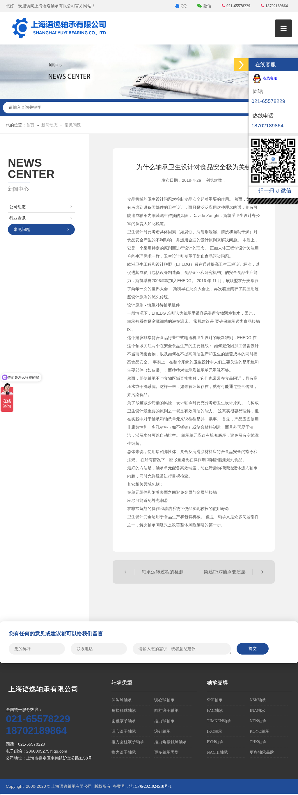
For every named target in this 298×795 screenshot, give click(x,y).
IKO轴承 (214, 731)
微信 (207, 6)
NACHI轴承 (217, 752)
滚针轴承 (162, 731)
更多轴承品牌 (262, 752)
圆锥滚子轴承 (123, 721)
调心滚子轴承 (123, 731)
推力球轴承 (164, 721)
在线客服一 (271, 78)
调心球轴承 (164, 700)
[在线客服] (241, 64)
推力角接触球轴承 (170, 742)
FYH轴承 (215, 742)
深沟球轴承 (121, 700)
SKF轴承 (215, 700)
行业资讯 (17, 218)
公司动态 (17, 207)
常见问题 (73, 125)
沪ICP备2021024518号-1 (150, 786)
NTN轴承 (258, 721)
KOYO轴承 (259, 731)
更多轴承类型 (166, 752)
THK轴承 (258, 742)
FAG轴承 (215, 710)
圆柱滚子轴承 (166, 710)
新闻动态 (49, 125)
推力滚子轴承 (123, 752)
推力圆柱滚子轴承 (127, 742)
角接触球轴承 (123, 710)
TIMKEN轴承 (219, 721)
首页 (30, 125)
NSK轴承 (258, 700)
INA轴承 (257, 710)
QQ (184, 6)
